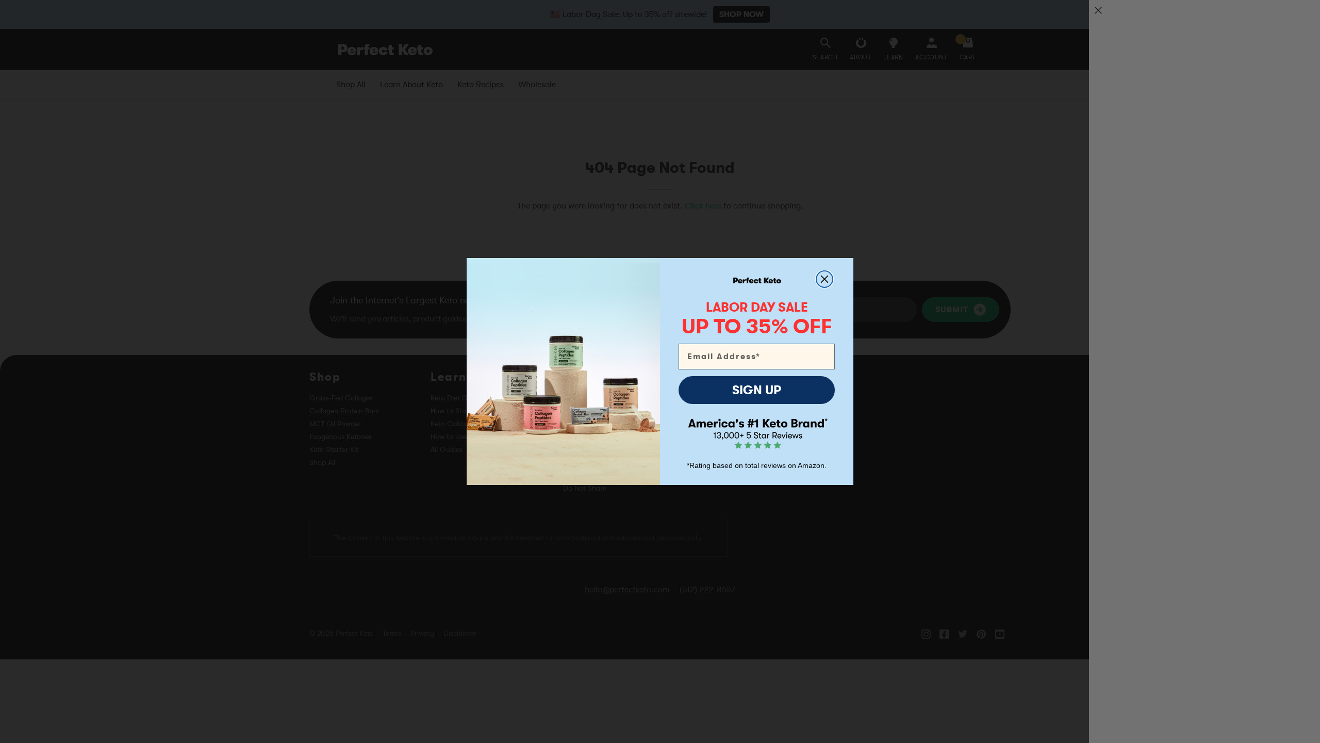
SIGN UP (756, 390)
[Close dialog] (824, 279)
